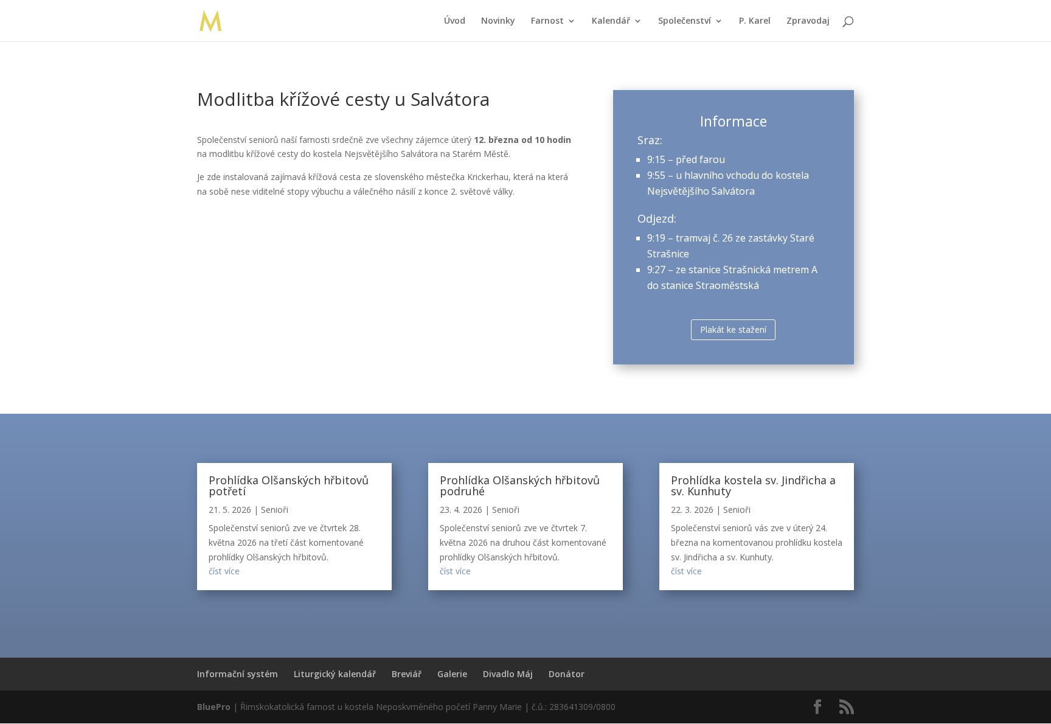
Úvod (454, 21)
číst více (224, 571)
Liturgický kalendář (335, 674)
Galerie (452, 674)
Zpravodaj (808, 21)
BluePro (214, 706)
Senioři (274, 509)
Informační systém (237, 674)
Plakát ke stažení (733, 329)
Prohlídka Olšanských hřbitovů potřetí (289, 485)
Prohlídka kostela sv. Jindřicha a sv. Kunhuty (753, 485)
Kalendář (611, 21)
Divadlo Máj (508, 674)
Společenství (684, 21)
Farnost (547, 21)
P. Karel (755, 21)
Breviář (406, 674)
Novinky (498, 21)
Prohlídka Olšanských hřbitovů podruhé (520, 485)
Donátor (566, 674)
